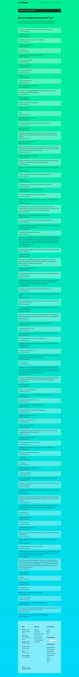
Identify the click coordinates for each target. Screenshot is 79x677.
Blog (47, 2)
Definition (49, 659)
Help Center (51, 2)
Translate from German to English (24, 31)
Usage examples (50, 655)
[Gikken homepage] (26, 667)
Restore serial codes (38, 640)
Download (23, 639)
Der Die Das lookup (51, 653)
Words (48, 657)
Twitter (48, 631)
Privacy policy (37, 642)
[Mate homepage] (22, 2)
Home (42, 2)
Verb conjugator (50, 651)
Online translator (50, 649)
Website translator (51, 647)
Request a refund (38, 635)
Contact (56, 2)
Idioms (48, 661)
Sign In (59, 2)
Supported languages (39, 633)
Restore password (38, 638)
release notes (28, 631)
